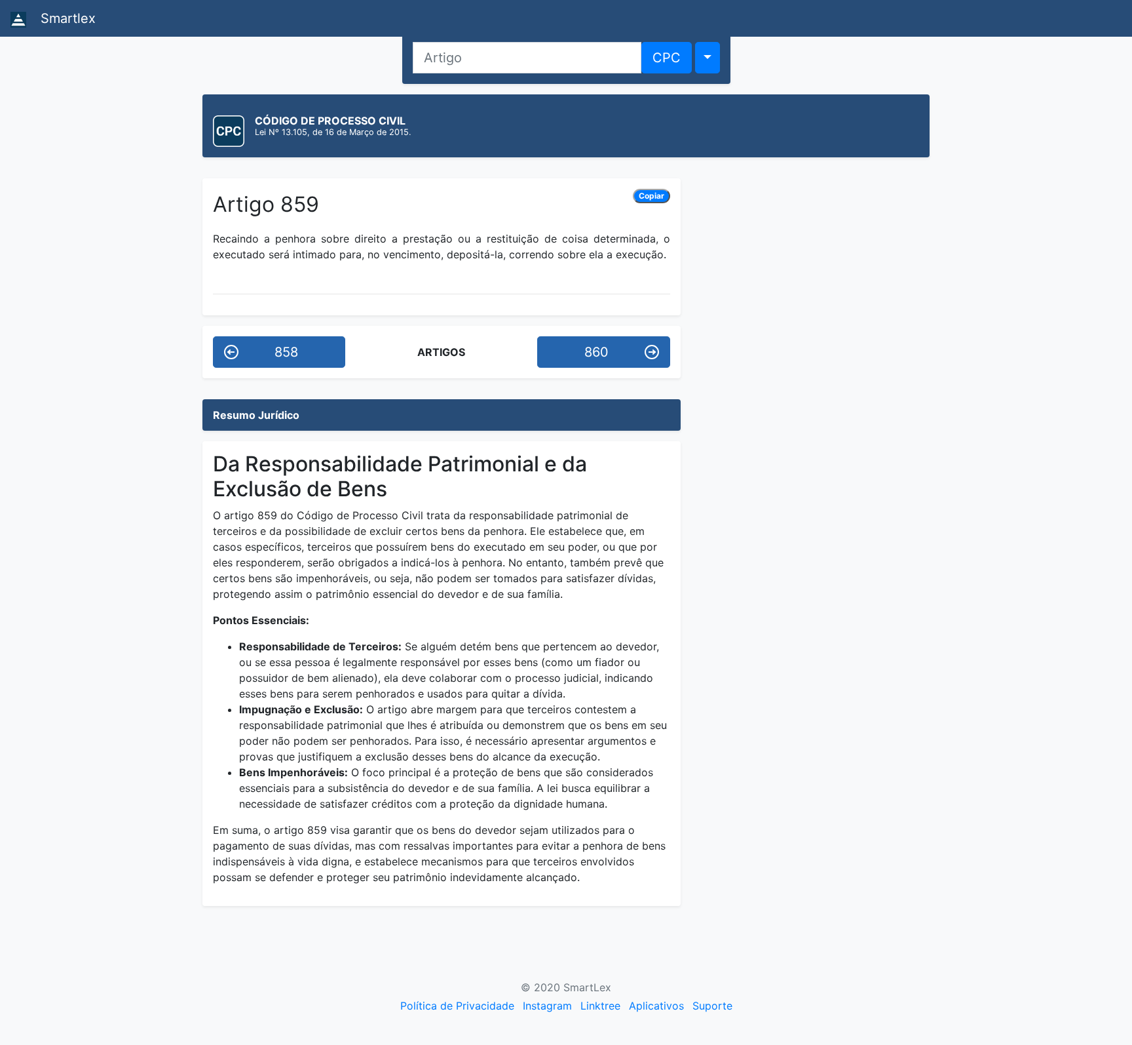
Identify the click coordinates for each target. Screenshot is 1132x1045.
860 (596, 352)
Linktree (600, 1005)
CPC (666, 58)
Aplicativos (656, 1005)
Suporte (712, 1005)
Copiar (651, 196)
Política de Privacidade (457, 1005)
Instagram (547, 1005)
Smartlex (66, 18)
